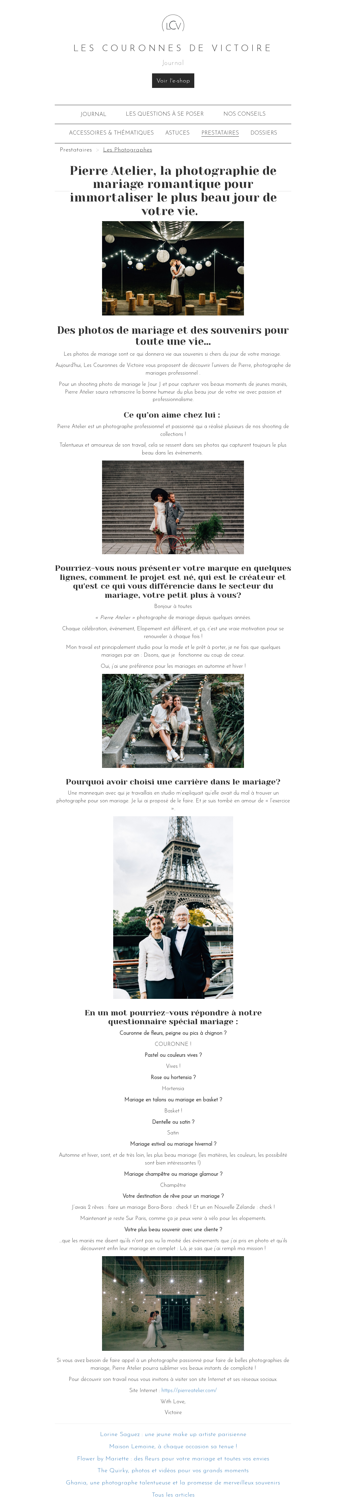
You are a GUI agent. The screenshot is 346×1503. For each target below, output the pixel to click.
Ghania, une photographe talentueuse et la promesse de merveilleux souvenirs (173, 1483)
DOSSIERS (263, 133)
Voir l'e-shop (173, 81)
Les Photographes (127, 150)
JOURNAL (93, 114)
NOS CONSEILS (244, 114)
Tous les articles (173, 1495)
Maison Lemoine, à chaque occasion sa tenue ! (173, 1447)
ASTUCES (177, 133)
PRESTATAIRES (220, 133)
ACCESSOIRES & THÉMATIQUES (111, 133)
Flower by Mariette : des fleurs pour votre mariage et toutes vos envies (173, 1459)
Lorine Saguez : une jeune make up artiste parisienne (173, 1435)
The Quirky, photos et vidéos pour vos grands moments (173, 1471)
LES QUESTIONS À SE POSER (165, 114)
